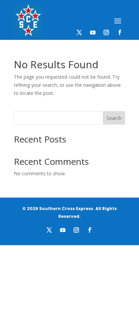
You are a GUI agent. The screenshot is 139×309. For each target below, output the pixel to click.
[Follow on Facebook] (119, 32)
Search (114, 118)
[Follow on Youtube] (92, 32)
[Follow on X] (79, 32)
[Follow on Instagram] (106, 32)
